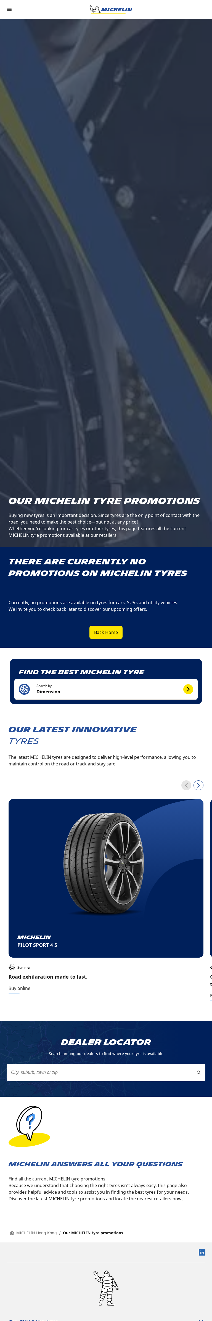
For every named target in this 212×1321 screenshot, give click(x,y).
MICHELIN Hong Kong (36, 1232)
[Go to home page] (111, 9)
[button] (106, 689)
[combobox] (106, 1072)
